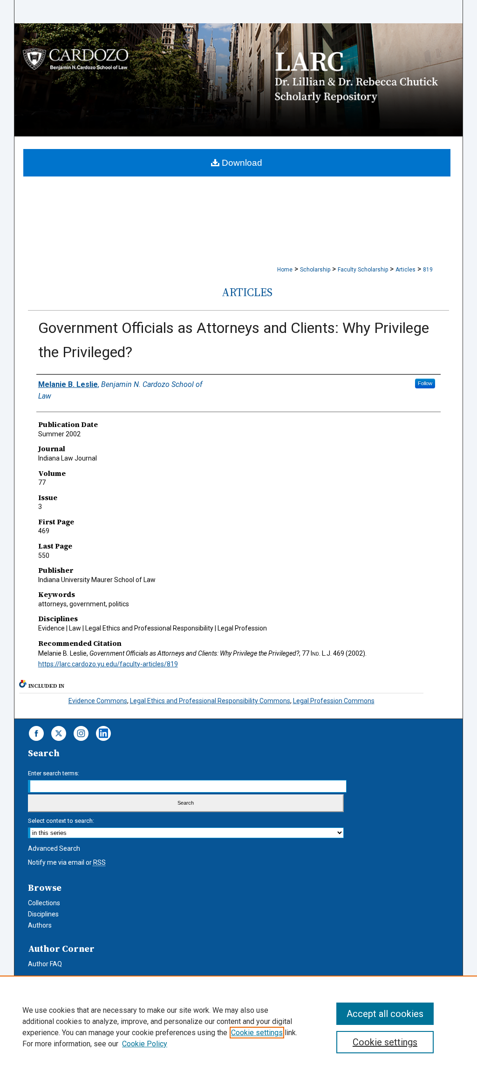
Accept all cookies (385, 1013)
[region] (238, 1027)
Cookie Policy (144, 1043)
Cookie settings (257, 1032)
